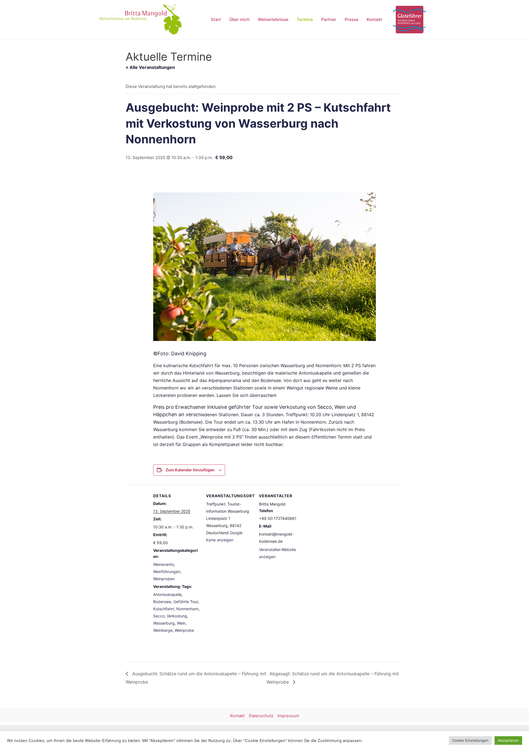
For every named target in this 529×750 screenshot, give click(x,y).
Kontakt (374, 19)
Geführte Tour (185, 601)
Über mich (239, 19)
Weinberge (162, 630)
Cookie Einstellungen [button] (470, 740)
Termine (305, 19)
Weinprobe (184, 630)
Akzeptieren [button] (508, 740)
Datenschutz (261, 715)
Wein (181, 623)
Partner (328, 19)
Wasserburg (164, 623)
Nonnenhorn (187, 608)
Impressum (288, 715)
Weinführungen (166, 571)
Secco (158, 616)
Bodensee (162, 601)
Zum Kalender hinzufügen (190, 469)
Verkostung (177, 616)
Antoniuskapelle (167, 594)
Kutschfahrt (163, 608)
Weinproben (164, 578)
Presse (351, 19)
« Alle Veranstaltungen (150, 67)
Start (216, 19)
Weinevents (163, 564)
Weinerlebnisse (273, 19)
